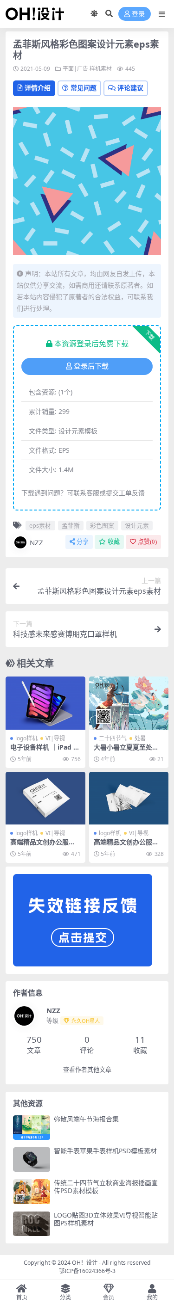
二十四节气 (113, 738)
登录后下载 (91, 366)
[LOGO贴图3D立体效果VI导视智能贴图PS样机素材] (31, 1224)
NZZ (36, 542)
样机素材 (101, 69)
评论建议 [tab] (130, 87)
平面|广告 (75, 69)
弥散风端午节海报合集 (86, 1118)
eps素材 (40, 525)
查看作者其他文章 (87, 1069)
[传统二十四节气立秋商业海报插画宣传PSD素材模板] (31, 1191)
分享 (83, 541)
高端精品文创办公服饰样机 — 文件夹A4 (42, 845)
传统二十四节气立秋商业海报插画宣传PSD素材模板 (106, 1186)
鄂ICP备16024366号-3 (87, 1271)
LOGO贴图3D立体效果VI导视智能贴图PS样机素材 (106, 1219)
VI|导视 (55, 738)
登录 (138, 14)
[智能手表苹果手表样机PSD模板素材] (31, 1159)
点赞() (147, 541)
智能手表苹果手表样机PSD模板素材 (105, 1150)
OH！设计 (84, 1263)
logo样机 (26, 738)
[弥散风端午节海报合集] (31, 1127)
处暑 (140, 738)
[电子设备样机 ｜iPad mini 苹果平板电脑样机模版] (45, 703)
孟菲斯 (71, 525)
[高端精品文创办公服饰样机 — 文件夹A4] (45, 798)
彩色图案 (102, 525)
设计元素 (137, 525)
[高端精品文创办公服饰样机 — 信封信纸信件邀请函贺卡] (129, 798)
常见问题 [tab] (84, 87)
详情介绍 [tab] (38, 87)
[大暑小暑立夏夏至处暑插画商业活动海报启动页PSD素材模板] (129, 703)
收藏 (114, 541)
